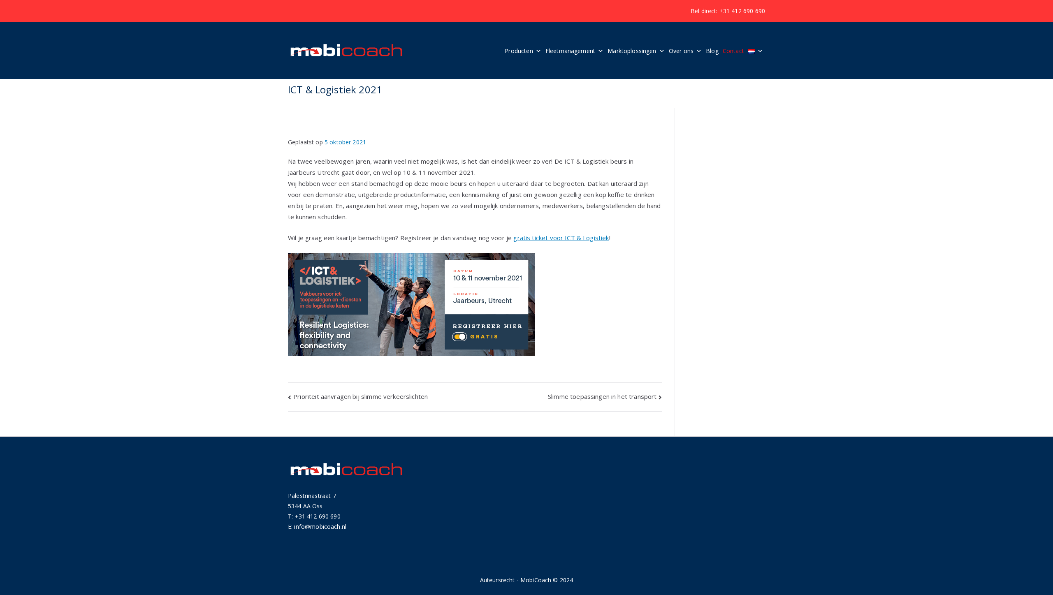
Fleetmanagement (570, 51)
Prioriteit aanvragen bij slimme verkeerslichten (360, 396)
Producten (519, 51)
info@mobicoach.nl (320, 526)
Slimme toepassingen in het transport (602, 396)
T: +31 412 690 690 (314, 516)
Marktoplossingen (632, 51)
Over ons (681, 51)
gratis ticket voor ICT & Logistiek (561, 238)
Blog (712, 51)
